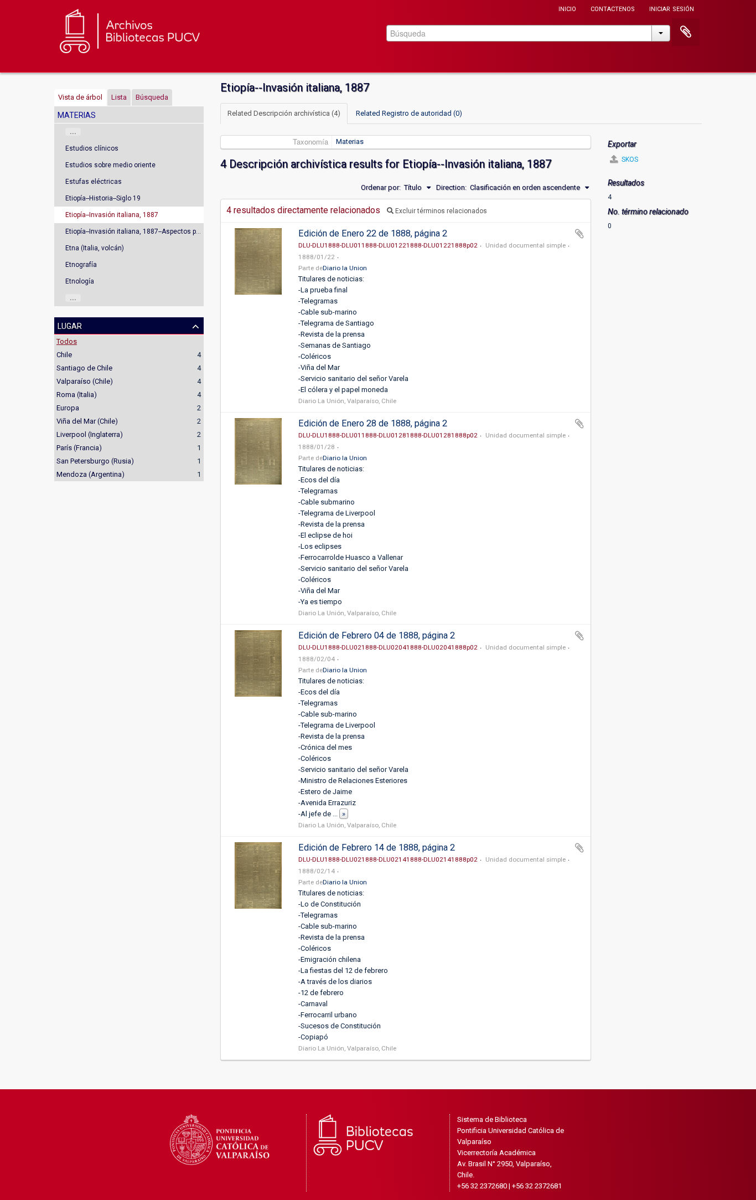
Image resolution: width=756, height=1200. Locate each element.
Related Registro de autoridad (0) (409, 113)
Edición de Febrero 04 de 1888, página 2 (376, 635)
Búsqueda (152, 97)
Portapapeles (686, 32)
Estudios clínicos (91, 148)
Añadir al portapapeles (579, 233)
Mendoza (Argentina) (90, 474)
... (73, 132)
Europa (67, 408)
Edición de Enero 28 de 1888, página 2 (372, 423)
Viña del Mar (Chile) (87, 421)
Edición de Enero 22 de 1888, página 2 (372, 233)
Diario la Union (345, 268)
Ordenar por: (381, 187)
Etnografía (81, 265)
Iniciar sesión (671, 8)
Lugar (70, 325)
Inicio (567, 8)
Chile (64, 355)
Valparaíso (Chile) (84, 381)
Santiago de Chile (84, 368)
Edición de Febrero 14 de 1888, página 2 (376, 847)
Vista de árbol (80, 97)
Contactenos (613, 8)
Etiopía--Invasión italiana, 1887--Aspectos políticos (142, 231)
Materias (350, 141)
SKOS (629, 159)
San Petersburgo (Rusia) (95, 461)
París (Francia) (79, 448)
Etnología (79, 281)
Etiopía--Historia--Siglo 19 (103, 198)
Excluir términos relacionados (440, 211)
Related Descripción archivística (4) (283, 113)
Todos (66, 341)
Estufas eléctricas (93, 182)
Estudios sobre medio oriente (110, 165)
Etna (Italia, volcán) (94, 248)
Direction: (451, 187)
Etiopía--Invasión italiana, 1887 (111, 215)
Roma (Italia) (76, 394)
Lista (119, 97)
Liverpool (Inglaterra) (89, 434)
